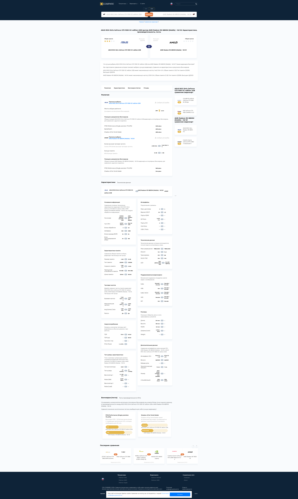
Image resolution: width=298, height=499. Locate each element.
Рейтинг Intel (123, 477)
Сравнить (149, 14)
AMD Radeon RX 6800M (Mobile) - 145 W (121, 138)
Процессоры (122, 3)
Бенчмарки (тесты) (134, 88)
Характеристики (119, 88)
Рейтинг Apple (123, 482)
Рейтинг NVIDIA (156, 477)
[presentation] (193, 445)
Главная (141, 22)
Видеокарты (133, 3)
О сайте (142, 3)
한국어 (196, 493)
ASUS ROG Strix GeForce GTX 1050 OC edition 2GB (124, 103)
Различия (107, 88)
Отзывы (146, 88)
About (185, 480)
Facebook (186, 477)
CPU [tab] (146, 8)
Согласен (180, 494)
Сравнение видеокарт (151, 22)
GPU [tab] (152, 8)
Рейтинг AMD (123, 480)
